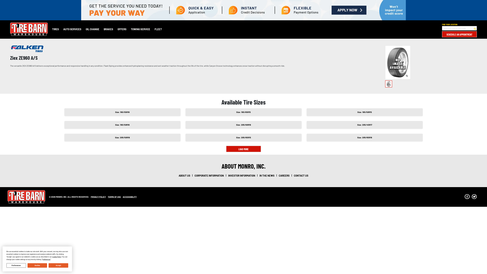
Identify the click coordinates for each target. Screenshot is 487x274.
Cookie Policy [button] (56, 257)
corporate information (209, 175)
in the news (266, 175)
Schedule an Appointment (459, 34)
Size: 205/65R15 (243, 137)
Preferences (16, 265)
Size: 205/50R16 (122, 137)
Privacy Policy (98, 197)
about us (184, 175)
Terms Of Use (114, 197)
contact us (301, 175)
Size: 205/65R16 (364, 137)
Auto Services (72, 29)
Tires (55, 29)
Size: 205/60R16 (243, 125)
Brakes (108, 29)
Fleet (158, 29)
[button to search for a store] (475, 28)
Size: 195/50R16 (122, 125)
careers (284, 175)
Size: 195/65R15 (243, 112)
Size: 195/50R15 (364, 112)
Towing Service (140, 29)
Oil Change (92, 29)
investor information (241, 175)
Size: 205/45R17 (364, 125)
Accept (58, 265)
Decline (37, 265)
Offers (122, 29)
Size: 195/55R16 (122, 112)
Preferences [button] (46, 259)
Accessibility (130, 197)
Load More (243, 149)
